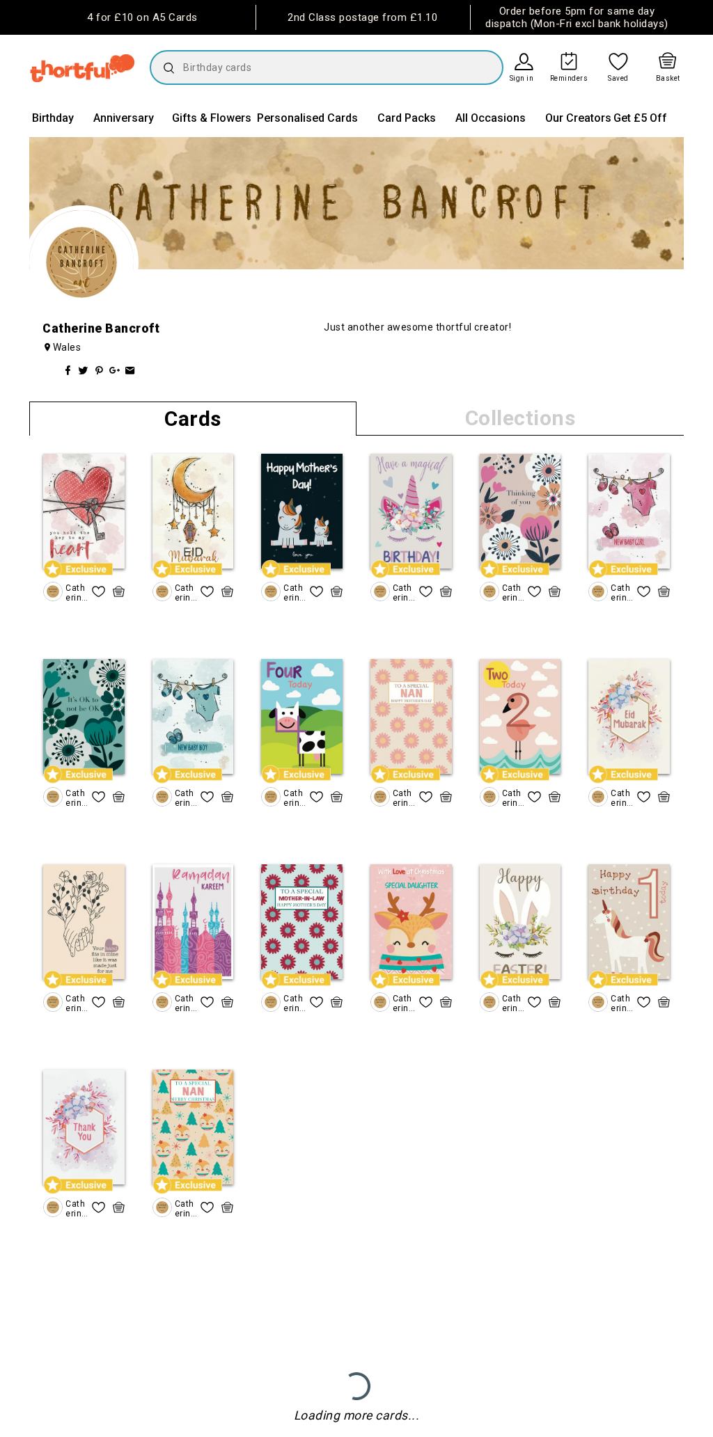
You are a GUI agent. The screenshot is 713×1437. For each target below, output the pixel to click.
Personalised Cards (307, 118)
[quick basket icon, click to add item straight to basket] (119, 591)
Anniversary (123, 118)
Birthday (53, 118)
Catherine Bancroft (76, 592)
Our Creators (578, 118)
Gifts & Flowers (211, 118)
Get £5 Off (640, 118)
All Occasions (490, 118)
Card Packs (406, 118)
